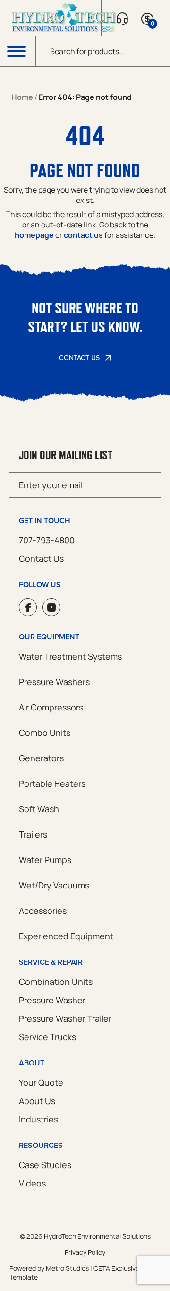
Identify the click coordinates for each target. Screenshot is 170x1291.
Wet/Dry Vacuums (54, 885)
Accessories (43, 910)
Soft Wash (39, 809)
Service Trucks (47, 1036)
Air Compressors (51, 707)
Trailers (33, 834)
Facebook (27, 607)
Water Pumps (45, 859)
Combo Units (44, 732)
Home (22, 97)
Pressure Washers (54, 681)
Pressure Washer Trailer (65, 1018)
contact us (83, 235)
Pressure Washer (52, 1000)
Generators (41, 758)
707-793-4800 (47, 540)
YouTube (51, 607)
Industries (38, 1119)
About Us (37, 1100)
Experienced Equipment (66, 936)
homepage (34, 235)
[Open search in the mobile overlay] (103, 51)
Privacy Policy (85, 1252)
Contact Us (79, 358)
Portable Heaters (52, 783)
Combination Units (56, 981)
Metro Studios (67, 1268)
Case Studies (45, 1164)
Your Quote (41, 1082)
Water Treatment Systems (70, 656)
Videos (32, 1183)
